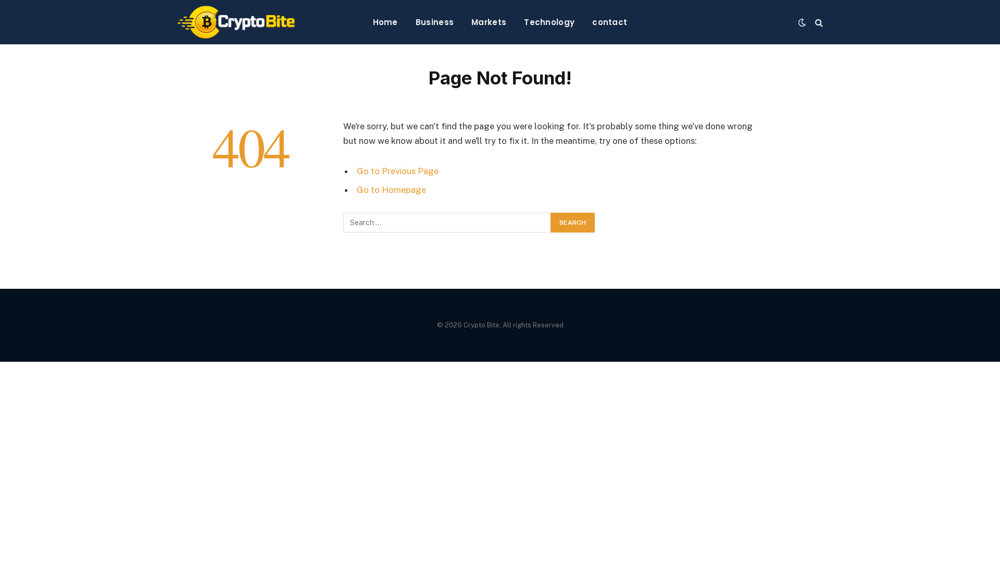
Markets (488, 22)
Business (435, 22)
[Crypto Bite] (236, 22)
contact (609, 22)
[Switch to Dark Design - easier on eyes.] (802, 22)
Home (385, 22)
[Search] (818, 22)
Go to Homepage (391, 190)
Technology (549, 22)
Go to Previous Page (398, 171)
